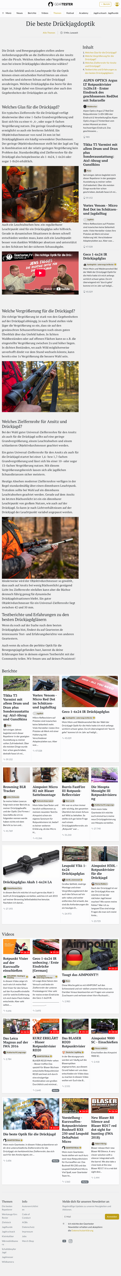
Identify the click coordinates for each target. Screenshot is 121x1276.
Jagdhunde (113, 13)
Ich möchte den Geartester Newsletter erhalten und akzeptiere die (85, 1227)
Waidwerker (92, 106)
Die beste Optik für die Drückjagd (29, 1134)
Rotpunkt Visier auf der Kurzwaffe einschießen (15, 964)
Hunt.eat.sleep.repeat (45, 801)
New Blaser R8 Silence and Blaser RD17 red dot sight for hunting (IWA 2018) (104, 1128)
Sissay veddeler (101, 1048)
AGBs (25, 1222)
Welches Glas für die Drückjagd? (101, 52)
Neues (20, 13)
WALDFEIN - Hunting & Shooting (16, 977)
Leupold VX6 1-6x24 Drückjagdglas (74, 870)
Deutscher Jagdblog (73, 1052)
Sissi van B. (70, 801)
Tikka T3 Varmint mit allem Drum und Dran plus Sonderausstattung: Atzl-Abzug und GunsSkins (100, 154)
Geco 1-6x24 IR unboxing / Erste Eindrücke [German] (46, 964)
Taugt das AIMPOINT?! (80, 975)
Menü (8, 13)
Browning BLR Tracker (14, 789)
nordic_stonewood (73, 880)
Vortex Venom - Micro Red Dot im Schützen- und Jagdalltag (100, 209)
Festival (70, 13)
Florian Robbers (101, 884)
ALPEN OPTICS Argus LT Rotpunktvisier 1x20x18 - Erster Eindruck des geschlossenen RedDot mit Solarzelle (100, 90)
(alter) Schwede (13, 797)
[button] (117, 4)
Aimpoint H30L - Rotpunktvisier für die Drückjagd (104, 872)
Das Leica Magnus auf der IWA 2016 (15, 1042)
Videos (44, 13)
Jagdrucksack (100, 13)
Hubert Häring (100, 1144)
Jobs (24, 1236)
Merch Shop (28, 1241)
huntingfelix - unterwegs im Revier (100, 264)
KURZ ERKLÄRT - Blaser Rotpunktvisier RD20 (45, 1044)
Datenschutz (28, 1227)
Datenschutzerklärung (82, 1230)
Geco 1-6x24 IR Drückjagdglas (95, 256)
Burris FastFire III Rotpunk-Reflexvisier (73, 791)
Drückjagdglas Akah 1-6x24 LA (27, 882)
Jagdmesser (7, 1257)
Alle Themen (49, 32)
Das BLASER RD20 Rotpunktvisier (73, 1042)
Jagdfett (90, 219)
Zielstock (6, 1222)
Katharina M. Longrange (104, 805)
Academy (83, 13)
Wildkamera (8, 1261)
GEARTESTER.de (43, 1056)
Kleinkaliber (8, 1236)
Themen (57, 13)
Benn (68, 981)
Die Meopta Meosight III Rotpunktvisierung (104, 793)
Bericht (106, 4)
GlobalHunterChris (14, 888)
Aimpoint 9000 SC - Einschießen (104, 1040)
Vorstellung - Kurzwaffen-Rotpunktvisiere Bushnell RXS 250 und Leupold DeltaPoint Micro (75, 1130)
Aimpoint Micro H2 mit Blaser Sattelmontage (45, 791)
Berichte (32, 13)
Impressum (27, 1231)
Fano (89, 171)
